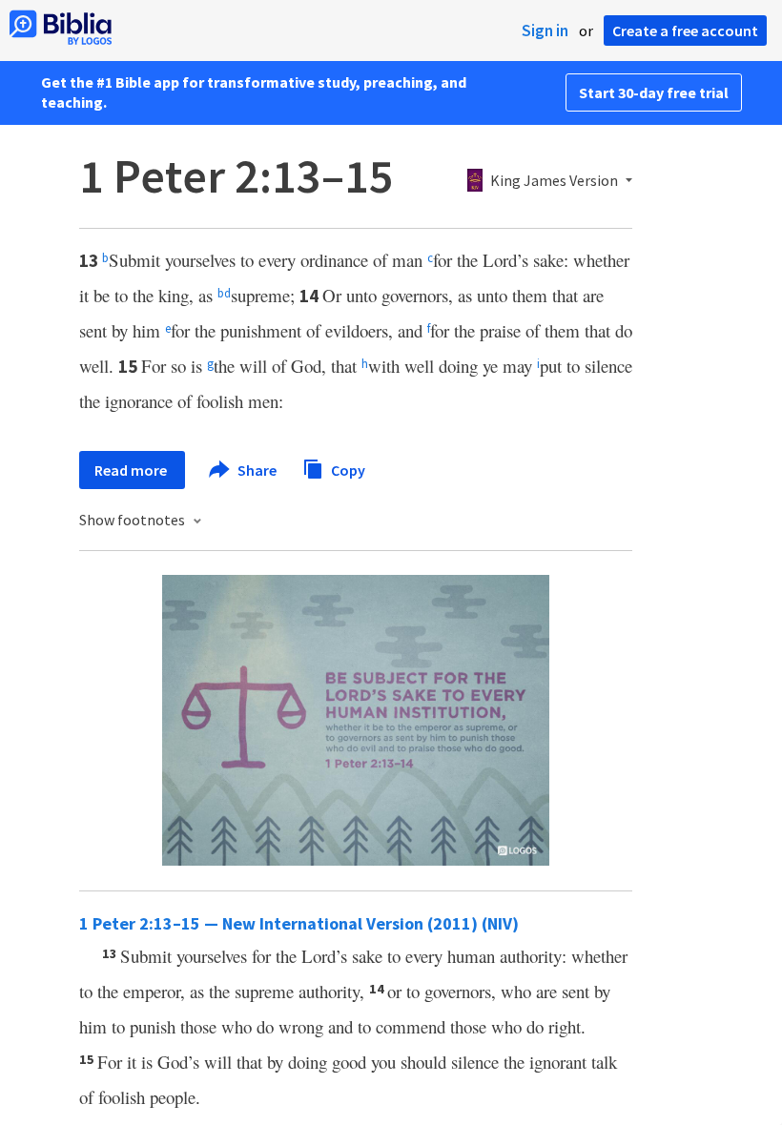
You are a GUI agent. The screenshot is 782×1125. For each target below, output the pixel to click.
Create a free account (685, 30)
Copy (346, 469)
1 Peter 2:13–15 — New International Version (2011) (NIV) (299, 923)
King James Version (554, 181)
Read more (132, 470)
